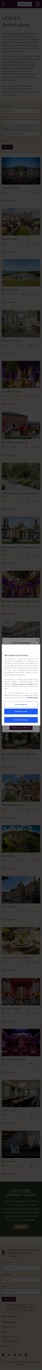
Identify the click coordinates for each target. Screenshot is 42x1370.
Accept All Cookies (21, 720)
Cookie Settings (21, 704)
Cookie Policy (32, 698)
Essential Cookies (21, 711)
